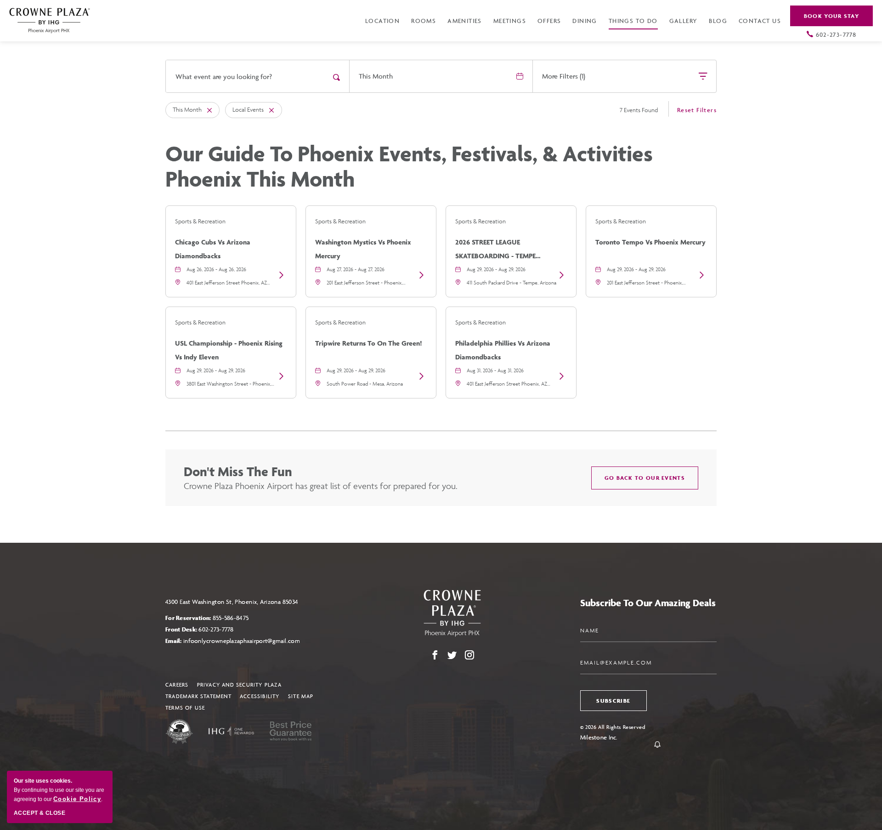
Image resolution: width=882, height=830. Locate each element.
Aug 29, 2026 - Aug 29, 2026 (496, 269)
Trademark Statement (198, 696)
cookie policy (77, 799)
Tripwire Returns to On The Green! (368, 343)
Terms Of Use (185, 707)
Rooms (423, 20)
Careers (176, 684)
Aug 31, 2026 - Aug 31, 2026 (495, 370)
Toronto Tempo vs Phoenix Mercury (650, 242)
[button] (644, 477)
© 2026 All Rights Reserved (612, 726)
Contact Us (760, 20)
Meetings (509, 20)
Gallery (683, 20)
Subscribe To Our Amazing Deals (648, 602)
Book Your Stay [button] (831, 15)
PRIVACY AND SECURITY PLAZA (239, 684)
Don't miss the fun (238, 471)
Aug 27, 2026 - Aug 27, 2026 (355, 269)
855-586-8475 (231, 618)
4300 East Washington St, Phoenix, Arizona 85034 (232, 602)
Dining (584, 20)
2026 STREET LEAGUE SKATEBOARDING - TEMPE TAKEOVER (495, 250)
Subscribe (613, 700)
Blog (718, 20)
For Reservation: (207, 618)
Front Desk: (199, 629)
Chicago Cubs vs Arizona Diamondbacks (212, 249)
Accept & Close (39, 813)
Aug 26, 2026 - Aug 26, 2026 (216, 269)
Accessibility (260, 696)
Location (382, 20)
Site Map (301, 696)
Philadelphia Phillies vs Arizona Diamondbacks (502, 350)
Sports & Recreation (200, 221)
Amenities (464, 20)
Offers (549, 20)
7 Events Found (639, 110)
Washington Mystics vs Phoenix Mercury (363, 249)
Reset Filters (697, 110)
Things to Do (633, 20)
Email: (232, 641)
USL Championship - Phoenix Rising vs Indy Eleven (229, 350)
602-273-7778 (836, 34)
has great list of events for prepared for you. (321, 485)
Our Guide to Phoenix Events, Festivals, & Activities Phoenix (409, 166)
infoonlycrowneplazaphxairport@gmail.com (241, 641)
